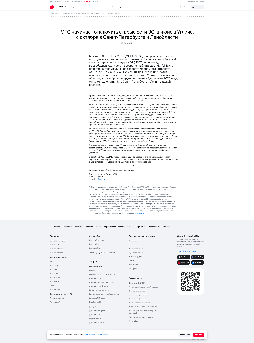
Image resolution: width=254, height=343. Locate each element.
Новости (89, 226)
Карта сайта (133, 321)
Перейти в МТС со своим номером (102, 274)
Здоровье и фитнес (136, 253)
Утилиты (132, 261)
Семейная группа (135, 257)
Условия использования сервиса (141, 317)
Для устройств (94, 236)
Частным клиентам (56, 2)
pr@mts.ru (100, 179)
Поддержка (67, 226)
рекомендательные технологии (96, 335)
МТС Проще (54, 281)
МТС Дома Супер (56, 253)
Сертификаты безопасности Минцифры (144, 287)
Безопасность (134, 245)
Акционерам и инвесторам (159, 226)
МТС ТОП (53, 269)
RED (51, 261)
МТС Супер (54, 265)
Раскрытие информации (138, 299)
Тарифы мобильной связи (59, 257)
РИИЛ (52, 285)
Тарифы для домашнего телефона (102, 253)
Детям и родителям (136, 249)
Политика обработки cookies (139, 303)
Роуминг (92, 270)
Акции (98, 226)
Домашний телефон (96, 323)
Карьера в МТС (139, 226)
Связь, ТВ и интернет (58, 241)
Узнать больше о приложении (188, 251)
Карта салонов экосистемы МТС (117, 226)
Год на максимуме (57, 298)
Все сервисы (133, 269)
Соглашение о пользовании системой (143, 307)
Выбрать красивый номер (99, 290)
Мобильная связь (95, 266)
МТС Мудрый (55, 277)
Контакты (79, 226)
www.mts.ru (139, 213)
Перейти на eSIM (95, 302)
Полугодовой (55, 302)
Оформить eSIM (95, 278)
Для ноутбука (94, 244)
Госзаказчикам (77, 2)
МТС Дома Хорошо (57, 249)
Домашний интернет (97, 311)
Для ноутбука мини (96, 240)
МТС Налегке (55, 289)
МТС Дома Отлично (57, 245)
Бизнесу (67, 2)
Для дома (93, 307)
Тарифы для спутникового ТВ (61, 294)
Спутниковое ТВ (95, 319)
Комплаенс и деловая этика (139, 295)
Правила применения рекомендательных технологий (144, 312)
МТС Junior (54, 273)
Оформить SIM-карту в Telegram (101, 282)
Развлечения (133, 241)
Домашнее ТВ (94, 315)
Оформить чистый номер (98, 286)
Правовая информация (137, 291)
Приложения (133, 265)
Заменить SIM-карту (97, 298)
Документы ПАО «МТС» (137, 283)
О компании (87, 2)
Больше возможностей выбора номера (104, 294)
